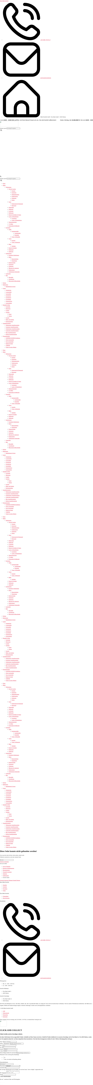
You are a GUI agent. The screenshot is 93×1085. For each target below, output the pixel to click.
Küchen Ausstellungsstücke (11, 334)
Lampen (7, 310)
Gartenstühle (8, 294)
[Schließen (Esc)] (4, 1082)
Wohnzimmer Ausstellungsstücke (12, 325)
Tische (10, 238)
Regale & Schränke (13, 248)
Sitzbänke (14, 246)
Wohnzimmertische (13, 222)
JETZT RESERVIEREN (6, 1076)
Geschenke (8, 306)
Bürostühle (11, 277)
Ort (1, 1047)
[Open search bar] (0, 176)
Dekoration (8, 308)
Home (4, 183)
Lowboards (11, 211)
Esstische (13, 240)
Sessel (10, 201)
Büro (7, 275)
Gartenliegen (8, 297)
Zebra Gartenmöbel (10, 339)
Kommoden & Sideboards (14, 225)
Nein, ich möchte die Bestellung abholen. (12, 1059)
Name (1, 1041)
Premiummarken (6, 336)
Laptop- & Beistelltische (17, 220)
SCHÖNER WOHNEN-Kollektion (13, 338)
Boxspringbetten (15, 259)
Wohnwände (11, 207)
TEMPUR (8, 345)
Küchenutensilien (9, 321)
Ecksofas (13, 190)
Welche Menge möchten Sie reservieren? (8, 1052)
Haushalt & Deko (6, 305)
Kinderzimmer (12, 270)
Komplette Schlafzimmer (14, 255)
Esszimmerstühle (15, 231)
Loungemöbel (8, 292)
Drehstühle (17, 235)
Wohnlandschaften (15, 194)
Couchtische (14, 218)
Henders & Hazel (9, 343)
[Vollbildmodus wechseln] (1, 1082)
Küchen (4, 283)
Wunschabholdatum (4, 1062)
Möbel (4, 185)
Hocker (13, 200)
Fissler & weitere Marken (11, 347)
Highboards (11, 213)
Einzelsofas (14, 192)
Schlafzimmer (9, 253)
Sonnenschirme (9, 301)
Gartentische (8, 295)
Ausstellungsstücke (7, 323)
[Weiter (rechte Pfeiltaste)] (1, 1084)
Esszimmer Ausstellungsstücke (12, 327)
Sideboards (11, 209)
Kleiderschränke (12, 262)
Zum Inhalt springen (4, 0)
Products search (3, 128)
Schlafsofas (14, 198)
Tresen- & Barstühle (16, 236)
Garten (4, 288)
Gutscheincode (3, 1067)
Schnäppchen (8, 290)
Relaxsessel (14, 205)
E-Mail (2, 1051)
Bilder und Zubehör (10, 319)
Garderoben (8, 273)
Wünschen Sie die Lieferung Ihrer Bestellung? (9, 1054)
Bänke (10, 244)
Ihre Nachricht (3, 1072)
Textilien (7, 312)
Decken (10, 316)
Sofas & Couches (12, 189)
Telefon (2, 1049)
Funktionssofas (15, 196)
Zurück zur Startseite (4, 861)
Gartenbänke (8, 299)
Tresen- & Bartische (16, 242)
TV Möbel (11, 224)
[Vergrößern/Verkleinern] (0, 1082)
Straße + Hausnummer (5, 1043)
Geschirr (7, 317)
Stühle (10, 229)
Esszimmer (8, 227)
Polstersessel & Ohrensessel (17, 203)
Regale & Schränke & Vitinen (15, 214)
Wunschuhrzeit (3, 1065)
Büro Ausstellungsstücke (11, 332)
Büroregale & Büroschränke (14, 281)
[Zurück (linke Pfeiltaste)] (0, 1084)
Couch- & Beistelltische (13, 216)
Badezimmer (5, 284)
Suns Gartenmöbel (9, 341)
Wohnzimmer (8, 187)
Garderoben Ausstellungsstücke (12, 330)
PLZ (1, 1045)
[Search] (1, 130)
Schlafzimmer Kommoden (14, 271)
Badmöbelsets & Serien (10, 286)
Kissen (10, 314)
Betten (10, 257)
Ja (4, 1057)
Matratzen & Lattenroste (14, 268)
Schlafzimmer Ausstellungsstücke (12, 328)
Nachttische (11, 264)
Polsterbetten (14, 260)
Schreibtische (11, 279)
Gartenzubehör (9, 303)
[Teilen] (3, 1082)
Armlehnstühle (18, 233)
